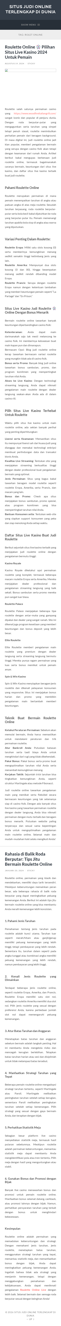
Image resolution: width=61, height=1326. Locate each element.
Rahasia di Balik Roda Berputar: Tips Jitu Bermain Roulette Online (28, 859)
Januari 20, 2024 (14, 870)
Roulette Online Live (33, 1289)
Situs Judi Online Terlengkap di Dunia (31, 9)
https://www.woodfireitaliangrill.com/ (35, 113)
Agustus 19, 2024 (14, 63)
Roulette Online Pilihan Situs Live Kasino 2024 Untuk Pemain (30, 52)
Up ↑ (32, 1319)
